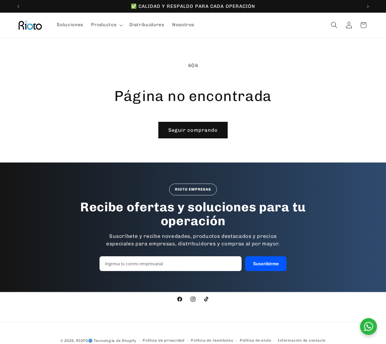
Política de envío (255, 340)
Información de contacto (302, 340)
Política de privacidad (164, 340)
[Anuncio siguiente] (368, 6)
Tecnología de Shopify (115, 341)
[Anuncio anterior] (18, 6)
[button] (106, 25)
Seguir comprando (193, 130)
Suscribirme (266, 263)
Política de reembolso (212, 340)
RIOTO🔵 (84, 341)
